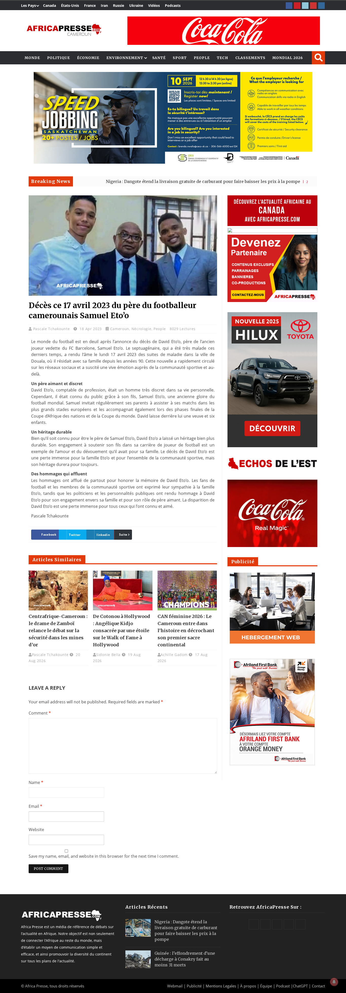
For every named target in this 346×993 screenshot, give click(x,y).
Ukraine (136, 5)
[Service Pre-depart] (173, 162)
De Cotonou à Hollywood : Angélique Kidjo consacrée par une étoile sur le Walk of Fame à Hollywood (121, 630)
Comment (40, 713)
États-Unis (70, 5)
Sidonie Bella (108, 654)
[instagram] (321, 5)
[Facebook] (289, 5)
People (202, 57)
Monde (32, 57)
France (90, 5)
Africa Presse (36, 985)
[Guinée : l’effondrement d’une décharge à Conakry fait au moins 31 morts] (138, 959)
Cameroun (119, 328)
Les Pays (28, 5)
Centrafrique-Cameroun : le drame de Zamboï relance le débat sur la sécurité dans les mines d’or (58, 630)
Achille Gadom (174, 654)
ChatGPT (300, 985)
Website (36, 829)
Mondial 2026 (287, 57)
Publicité (195, 985)
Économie (88, 57)
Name (36, 782)
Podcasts (173, 5)
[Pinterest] (297, 5)
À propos (248, 985)
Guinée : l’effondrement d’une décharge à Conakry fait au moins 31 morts (185, 959)
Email (35, 806)
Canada (49, 5)
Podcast (283, 985)
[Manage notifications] (334, 982)
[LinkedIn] (305, 5)
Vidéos (154, 5)
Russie (118, 5)
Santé (159, 57)
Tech (222, 57)
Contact (318, 985)
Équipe (266, 985)
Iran (104, 5)
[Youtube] (313, 5)
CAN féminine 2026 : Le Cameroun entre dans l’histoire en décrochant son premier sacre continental (186, 630)
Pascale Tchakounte (52, 328)
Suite (123, 534)
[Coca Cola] (223, 30)
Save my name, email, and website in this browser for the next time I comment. (104, 856)
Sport (180, 57)
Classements (250, 57)
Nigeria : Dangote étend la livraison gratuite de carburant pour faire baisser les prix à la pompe (162, 181)
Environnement (124, 57)
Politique (58, 57)
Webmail (175, 985)
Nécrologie (141, 328)
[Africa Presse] (64, 29)
